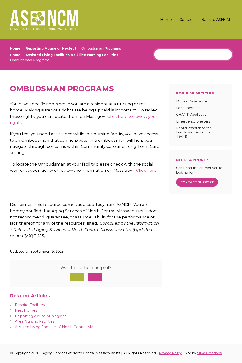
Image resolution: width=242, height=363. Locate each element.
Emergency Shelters (193, 121)
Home (166, 19)
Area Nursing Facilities (34, 321)
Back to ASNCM (215, 19)
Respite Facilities (30, 305)
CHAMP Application (192, 114)
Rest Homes (26, 310)
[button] (77, 277)
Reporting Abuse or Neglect (40, 316)
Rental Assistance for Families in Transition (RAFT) (193, 132)
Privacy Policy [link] (170, 353)
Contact (186, 19)
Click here (146, 170)
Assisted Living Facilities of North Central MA (54, 327)
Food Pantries (187, 108)
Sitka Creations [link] (209, 353)
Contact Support (197, 182)
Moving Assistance (191, 101)
